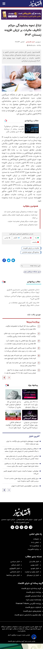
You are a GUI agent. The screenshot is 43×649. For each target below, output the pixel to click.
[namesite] (35, 3)
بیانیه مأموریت (33, 549)
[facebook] (30, 527)
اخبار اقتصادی (30, 42)
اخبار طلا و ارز (34, 561)
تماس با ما (35, 542)
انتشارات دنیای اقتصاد (33, 607)
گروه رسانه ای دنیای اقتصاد (31, 588)
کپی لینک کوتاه (35, 266)
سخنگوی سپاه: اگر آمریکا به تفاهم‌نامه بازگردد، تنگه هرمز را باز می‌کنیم (20, 327)
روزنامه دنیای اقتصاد (33, 592)
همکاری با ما (34, 546)
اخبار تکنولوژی (15, 568)
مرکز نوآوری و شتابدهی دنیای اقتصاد (27, 615)
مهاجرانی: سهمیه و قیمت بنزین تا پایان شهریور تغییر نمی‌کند (21, 472)
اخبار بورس (35, 565)
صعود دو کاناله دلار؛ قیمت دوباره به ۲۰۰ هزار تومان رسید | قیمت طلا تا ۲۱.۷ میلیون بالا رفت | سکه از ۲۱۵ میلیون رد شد (20, 372)
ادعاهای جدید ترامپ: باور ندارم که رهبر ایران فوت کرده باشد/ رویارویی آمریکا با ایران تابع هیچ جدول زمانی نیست (20, 357)
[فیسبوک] (4, 260)
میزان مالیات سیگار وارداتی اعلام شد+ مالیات (22, 221)
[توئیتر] (9, 260)
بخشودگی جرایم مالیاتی (30, 252)
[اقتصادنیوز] (21, 512)
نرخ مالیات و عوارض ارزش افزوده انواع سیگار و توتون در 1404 (19, 216)
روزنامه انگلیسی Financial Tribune (28, 603)
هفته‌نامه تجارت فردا (33, 600)
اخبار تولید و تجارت (32, 572)
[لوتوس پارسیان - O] (21, 646)
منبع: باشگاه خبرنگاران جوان (32, 272)
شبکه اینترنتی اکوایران (33, 596)
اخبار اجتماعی (15, 572)
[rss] (12, 527)
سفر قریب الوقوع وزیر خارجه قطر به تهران (24, 486)
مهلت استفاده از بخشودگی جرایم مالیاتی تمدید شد (20, 212)
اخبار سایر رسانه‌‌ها (13, 575)
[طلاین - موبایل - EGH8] (21, 15)
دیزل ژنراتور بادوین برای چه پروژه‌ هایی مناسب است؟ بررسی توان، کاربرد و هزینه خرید (21, 479)
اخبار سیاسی (15, 561)
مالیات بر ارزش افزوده (31, 248)
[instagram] (21, 527)
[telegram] (17, 527)
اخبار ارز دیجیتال (33, 575)
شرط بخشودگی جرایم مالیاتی (28, 225)
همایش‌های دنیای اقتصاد (32, 611)
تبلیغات (36, 539)
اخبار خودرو (35, 568)
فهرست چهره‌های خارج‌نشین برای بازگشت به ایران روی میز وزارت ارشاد (22, 442)
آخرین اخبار (34, 436)
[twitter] (26, 527)
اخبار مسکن (15, 565)
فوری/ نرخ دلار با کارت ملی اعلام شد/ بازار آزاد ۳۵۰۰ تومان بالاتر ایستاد (21, 364)
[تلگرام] (13, 260)
